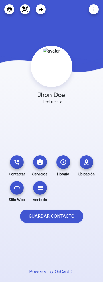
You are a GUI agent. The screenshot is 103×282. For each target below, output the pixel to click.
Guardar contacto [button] (51, 216)
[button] (9, 9)
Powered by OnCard (49, 271)
